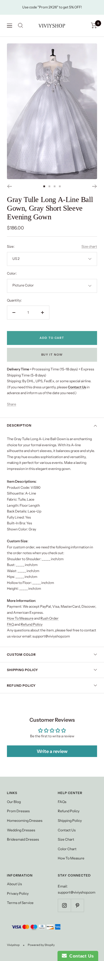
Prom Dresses (18, 811)
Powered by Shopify (41, 945)
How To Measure (20, 618)
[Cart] (94, 25)
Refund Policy (31, 624)
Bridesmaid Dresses (23, 839)
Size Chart (66, 839)
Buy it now (52, 355)
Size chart (89, 246)
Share (11, 404)
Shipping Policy (22, 670)
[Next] (94, 186)
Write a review (52, 751)
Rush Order (49, 618)
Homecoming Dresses (24, 820)
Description (19, 425)
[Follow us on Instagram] (64, 905)
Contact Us (67, 830)
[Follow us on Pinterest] (77, 905)
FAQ (10, 624)
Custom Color (21, 655)
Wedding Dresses (21, 830)
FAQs (62, 802)
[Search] (20, 25)
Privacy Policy (18, 893)
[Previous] (9, 186)
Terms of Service (20, 903)
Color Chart (67, 849)
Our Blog (14, 802)
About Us (14, 884)
